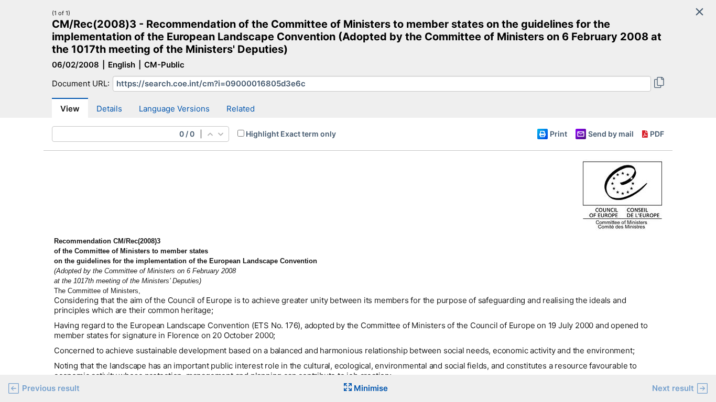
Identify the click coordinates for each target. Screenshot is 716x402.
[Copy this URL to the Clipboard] (659, 84)
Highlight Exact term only (291, 133)
